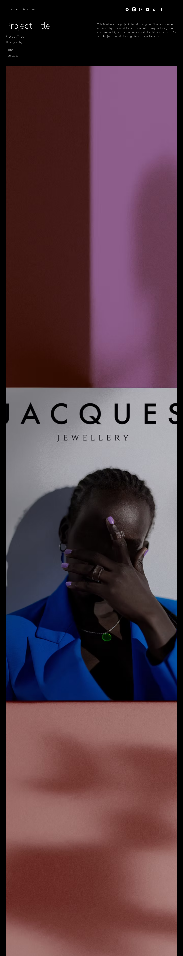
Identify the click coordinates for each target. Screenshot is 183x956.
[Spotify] (127, 9)
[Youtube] (148, 9)
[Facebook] (161, 9)
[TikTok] (155, 9)
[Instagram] (141, 9)
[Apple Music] (134, 9)
